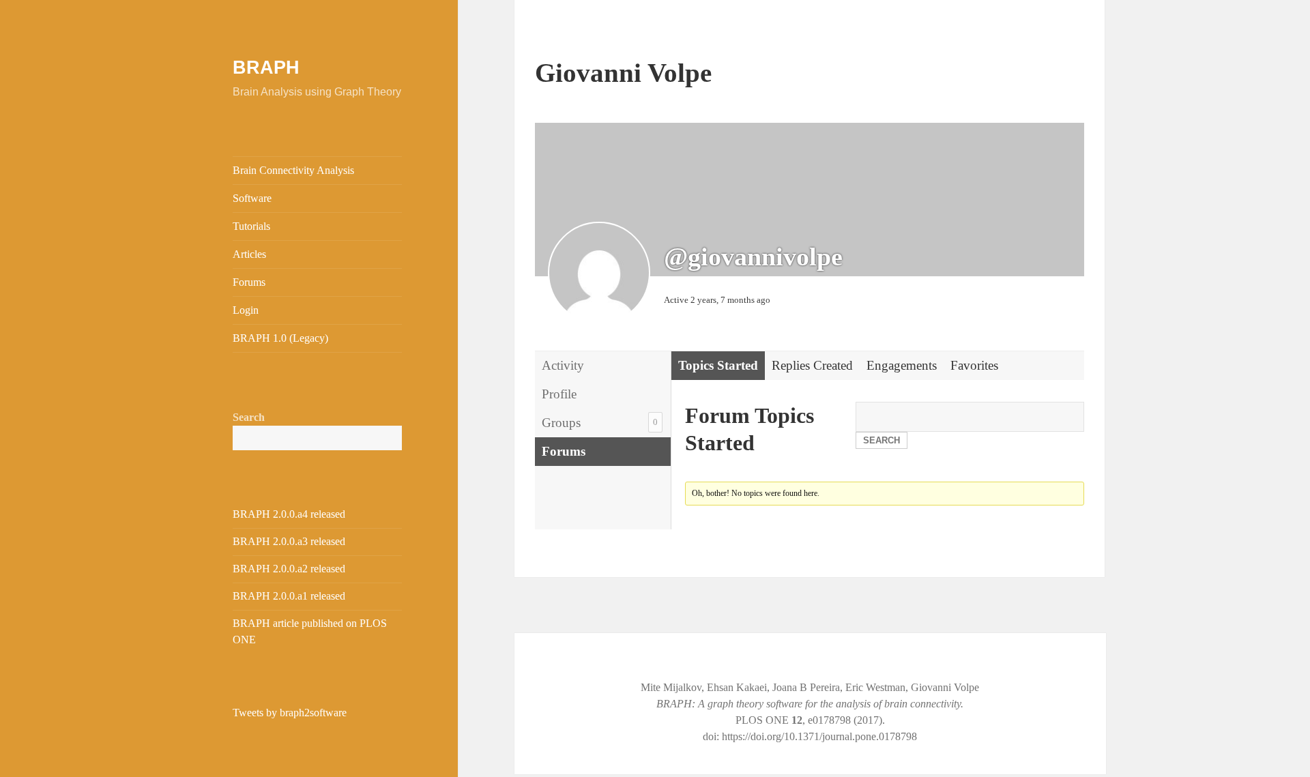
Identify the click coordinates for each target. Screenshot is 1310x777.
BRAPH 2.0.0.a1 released (289, 596)
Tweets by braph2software (290, 712)
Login (246, 310)
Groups (600, 422)
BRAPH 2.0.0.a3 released (289, 541)
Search (249, 417)
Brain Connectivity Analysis (293, 170)
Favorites (974, 365)
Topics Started (718, 365)
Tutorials (251, 226)
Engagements (902, 365)
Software (252, 198)
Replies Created (812, 365)
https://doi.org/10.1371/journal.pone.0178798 (819, 736)
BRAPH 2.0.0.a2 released (289, 568)
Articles (249, 254)
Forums (249, 282)
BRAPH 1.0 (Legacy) (280, 338)
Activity (563, 365)
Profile (559, 394)
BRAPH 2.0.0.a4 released (289, 514)
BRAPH (266, 67)
